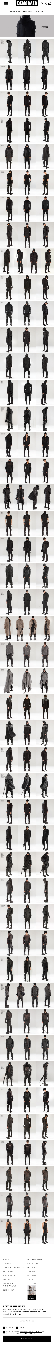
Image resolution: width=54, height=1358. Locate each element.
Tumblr (31, 1279)
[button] (6, 3)
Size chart (8, 1290)
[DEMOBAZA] (27, 3)
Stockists (8, 1271)
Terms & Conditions (13, 1267)
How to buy (9, 1275)
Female (9, 1327)
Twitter (32, 1271)
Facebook (33, 1263)
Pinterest (33, 1275)
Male (22, 1327)
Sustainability (35, 1259)
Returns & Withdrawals (10, 1285)
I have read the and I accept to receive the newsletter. (26, 1332)
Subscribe (27, 1339)
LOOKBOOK (15, 12)
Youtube (32, 1284)
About (6, 1259)
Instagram (33, 1267)
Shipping (7, 1279)
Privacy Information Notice (31, 1331)
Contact (7, 1263)
